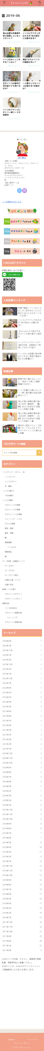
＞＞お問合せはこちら (12, 201)
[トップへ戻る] (40, 1047)
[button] (39, 453)
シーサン (22, 157)
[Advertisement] (22, 998)
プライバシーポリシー (22, 1043)
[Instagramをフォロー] (24, 190)
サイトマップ (32, 1039)
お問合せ (11, 1039)
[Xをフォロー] (19, 190)
